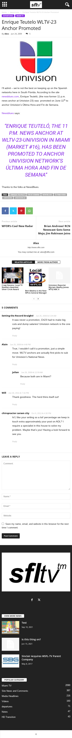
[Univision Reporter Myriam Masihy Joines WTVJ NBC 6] (59, 275)
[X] (13, 210)
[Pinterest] (21, 210)
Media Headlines (10, 696)
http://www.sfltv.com (36, 247)
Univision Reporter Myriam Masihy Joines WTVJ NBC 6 (59, 287)
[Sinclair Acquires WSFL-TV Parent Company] (10, 660)
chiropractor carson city (15, 413)
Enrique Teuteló (17, 195)
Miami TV (20, 16)
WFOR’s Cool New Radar (17, 226)
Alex (7, 33)
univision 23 (20, 198)
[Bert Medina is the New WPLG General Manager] (36, 278)
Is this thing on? (31, 639)
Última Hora (60, 195)
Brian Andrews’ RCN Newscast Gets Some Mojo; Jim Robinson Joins (54, 229)
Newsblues (8, 113)
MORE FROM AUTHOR (47, 262)
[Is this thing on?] (10, 644)
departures (14, 12)
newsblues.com (10, 96)
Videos (5, 701)
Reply (14, 336)
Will (4, 392)
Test (24, 622)
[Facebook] (5, 210)
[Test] (10, 627)
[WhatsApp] (29, 210)
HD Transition (9, 717)
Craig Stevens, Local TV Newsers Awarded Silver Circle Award (12, 287)
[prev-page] (34, 298)
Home (4, 12)
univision (7, 198)
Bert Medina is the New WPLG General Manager (36, 291)
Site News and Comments (15, 691)
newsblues (47, 195)
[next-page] (38, 298)
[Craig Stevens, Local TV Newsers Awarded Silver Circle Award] (12, 275)
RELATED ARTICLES (23, 262)
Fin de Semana (33, 195)
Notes (5, 711)
